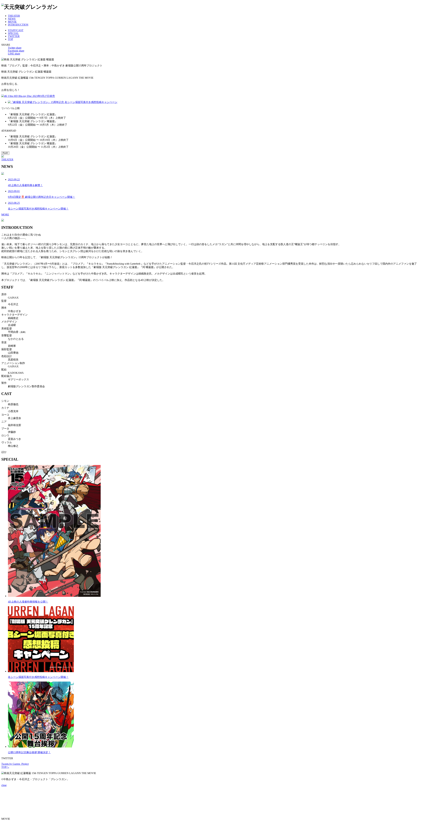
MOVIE (12, 21)
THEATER (14, 15)
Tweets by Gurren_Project (15, 763)
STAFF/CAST (15, 30)
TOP (10, 39)
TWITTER (14, 36)
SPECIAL (13, 33)
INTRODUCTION (18, 24)
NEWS (11, 18)
